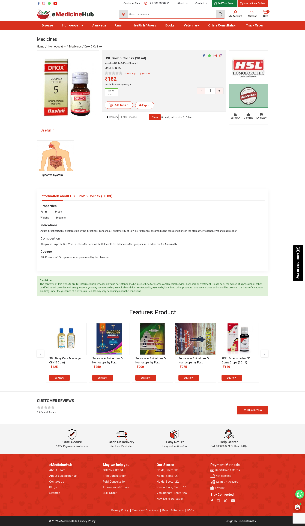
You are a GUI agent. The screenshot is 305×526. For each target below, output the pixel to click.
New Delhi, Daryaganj (170, 499)
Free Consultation (114, 476)
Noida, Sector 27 (168, 476)
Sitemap (54, 493)
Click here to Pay (298, 266)
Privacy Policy (119, 510)
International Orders (116, 487)
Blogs (53, 487)
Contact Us (201, 3)
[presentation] (40, 353)
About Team (57, 470)
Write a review (253, 410)
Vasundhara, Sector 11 (172, 487)
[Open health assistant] (297, 507)
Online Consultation (222, 25)
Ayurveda (99, 25)
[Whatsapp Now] (299, 494)
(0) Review (145, 73)
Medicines (75, 46)
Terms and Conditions (145, 510)
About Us (182, 3)
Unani (119, 25)
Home (40, 46)
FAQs (190, 510)
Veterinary (191, 25)
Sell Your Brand (113, 470)
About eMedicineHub (63, 476)
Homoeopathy (72, 25)
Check (155, 117)
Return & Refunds (173, 510)
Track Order (254, 25)
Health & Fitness (144, 25)
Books (169, 25)
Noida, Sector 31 (168, 470)
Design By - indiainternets (240, 521)
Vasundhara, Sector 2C (172, 493)
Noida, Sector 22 (168, 482)
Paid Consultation (114, 482)
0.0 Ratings (130, 73)
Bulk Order (110, 493)
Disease (47, 25)
